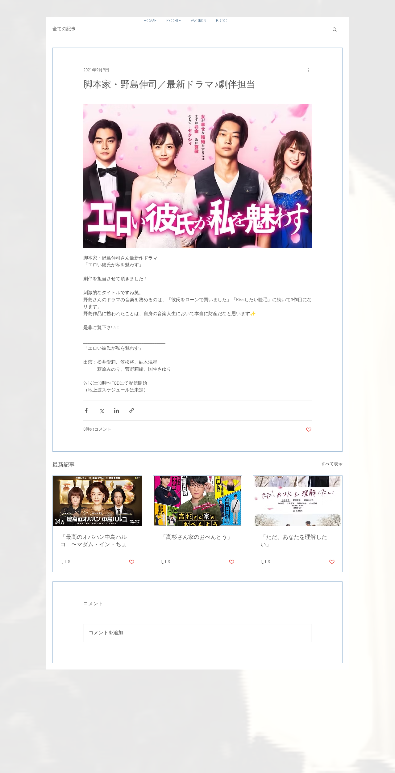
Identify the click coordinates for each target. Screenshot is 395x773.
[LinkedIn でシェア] (116, 410)
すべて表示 (332, 464)
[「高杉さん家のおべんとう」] (197, 501)
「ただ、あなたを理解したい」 (293, 541)
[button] (335, 29)
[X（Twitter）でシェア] (101, 410)
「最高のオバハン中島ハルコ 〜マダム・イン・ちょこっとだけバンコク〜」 (96, 541)
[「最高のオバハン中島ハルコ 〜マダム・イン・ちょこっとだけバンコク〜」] (97, 501)
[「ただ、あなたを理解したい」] (297, 501)
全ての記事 (64, 29)
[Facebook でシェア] (86, 410)
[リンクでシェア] (132, 410)
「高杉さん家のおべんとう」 (196, 537)
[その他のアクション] (308, 70)
